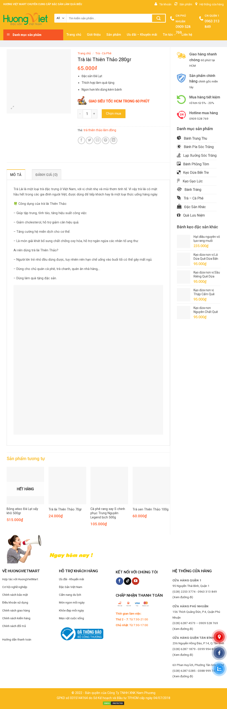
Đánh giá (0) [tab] (46, 175)
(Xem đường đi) (182, 597)
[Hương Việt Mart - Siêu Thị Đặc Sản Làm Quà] (25, 19)
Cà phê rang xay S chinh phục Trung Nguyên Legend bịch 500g (107, 513)
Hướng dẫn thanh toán (16, 639)
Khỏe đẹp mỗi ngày (71, 610)
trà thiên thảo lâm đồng (100, 130)
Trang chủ (84, 53)
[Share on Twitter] (89, 140)
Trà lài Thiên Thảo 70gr (65, 509)
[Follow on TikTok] (127, 581)
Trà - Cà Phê (103, 53)
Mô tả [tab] (16, 175)
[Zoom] (12, 108)
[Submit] (158, 18)
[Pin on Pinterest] (105, 140)
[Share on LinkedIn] (113, 140)
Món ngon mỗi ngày (71, 602)
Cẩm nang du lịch (70, 594)
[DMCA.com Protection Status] (113, 703)
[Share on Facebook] (81, 140)
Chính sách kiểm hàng (16, 618)
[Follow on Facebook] (119, 581)
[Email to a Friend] (97, 140)
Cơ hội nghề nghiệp (14, 587)
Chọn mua (113, 113)
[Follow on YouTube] (135, 581)
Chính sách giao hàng (16, 610)
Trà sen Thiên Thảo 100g (150, 509)
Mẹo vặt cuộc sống (71, 618)
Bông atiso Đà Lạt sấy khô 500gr (22, 511)
